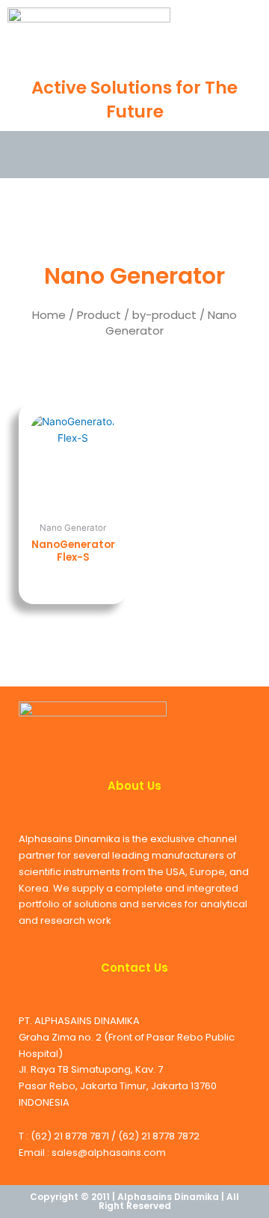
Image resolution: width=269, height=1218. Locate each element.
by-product (164, 315)
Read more (73, 581)
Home (49, 315)
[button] (31, 152)
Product (99, 315)
